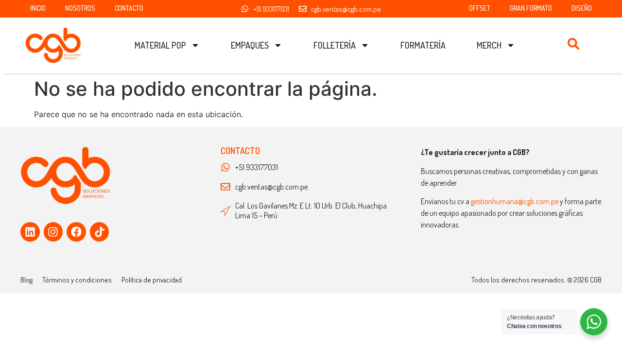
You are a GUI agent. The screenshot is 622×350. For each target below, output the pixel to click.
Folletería (334, 45)
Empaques (250, 45)
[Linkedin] (30, 232)
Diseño (581, 8)
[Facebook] (76, 232)
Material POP (160, 45)
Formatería (423, 45)
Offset (479, 8)
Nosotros (80, 8)
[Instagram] (53, 232)
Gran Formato (531, 8)
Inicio (38, 8)
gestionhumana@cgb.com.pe (514, 201)
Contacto (129, 8)
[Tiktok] (99, 232)
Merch (489, 45)
